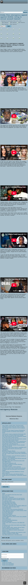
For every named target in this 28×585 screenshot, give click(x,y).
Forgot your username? (8, 563)
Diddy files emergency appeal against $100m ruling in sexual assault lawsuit (13, 17)
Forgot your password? (8, 564)
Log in (4, 560)
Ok (24, 583)
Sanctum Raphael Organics (14, 416)
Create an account (6, 562)
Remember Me (5, 558)
